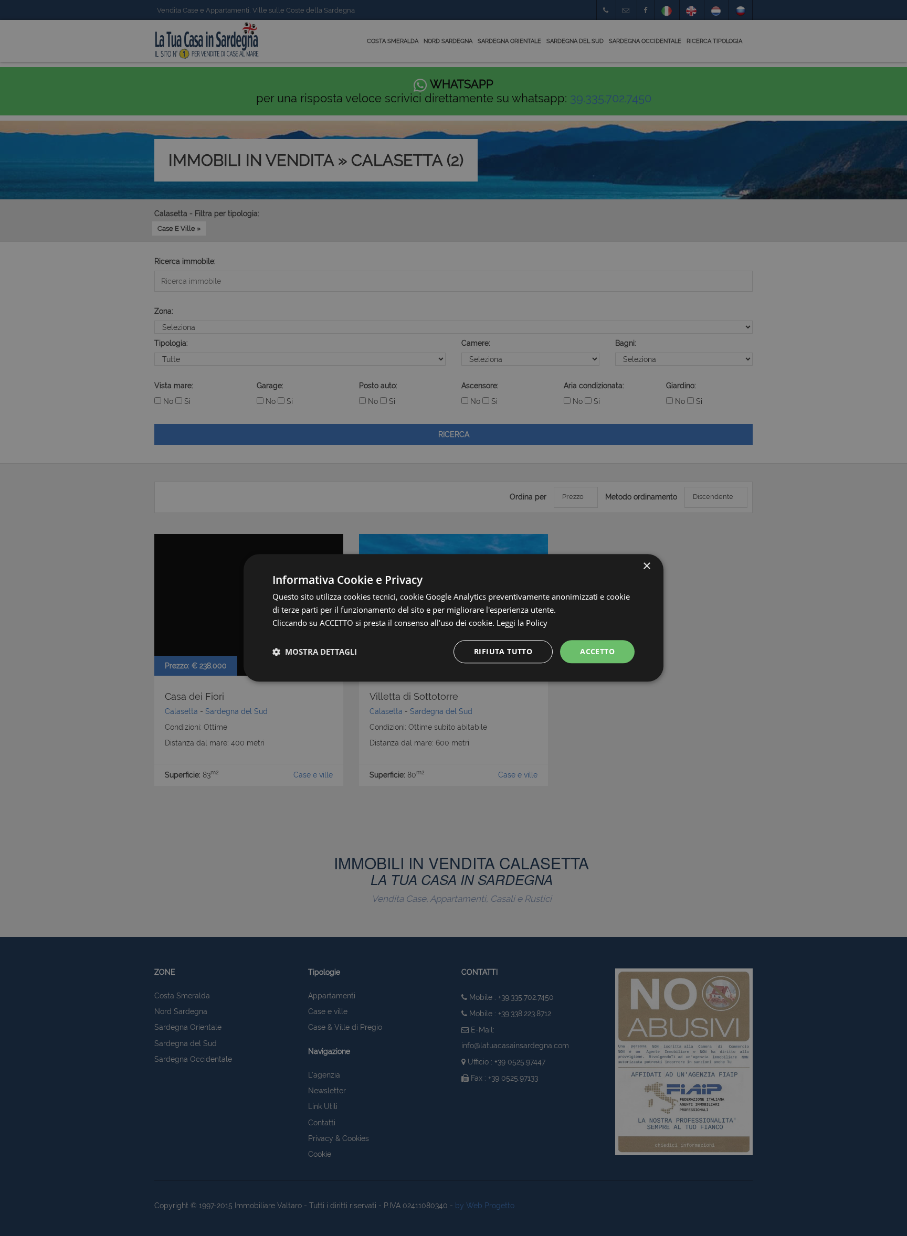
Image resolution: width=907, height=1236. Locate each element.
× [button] (646, 566)
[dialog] (453, 618)
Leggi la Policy (522, 622)
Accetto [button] (597, 651)
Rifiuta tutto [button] (503, 651)
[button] (314, 651)
